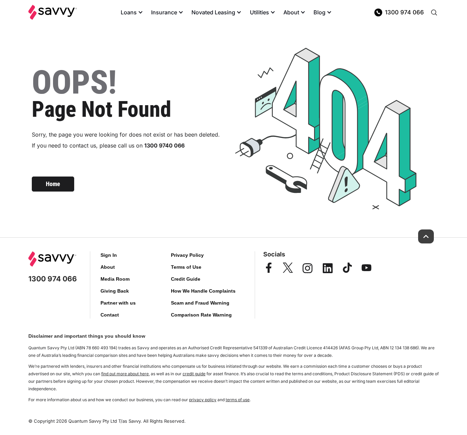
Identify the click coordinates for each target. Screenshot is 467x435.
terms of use (238, 399)
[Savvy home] (52, 12)
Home (53, 183)
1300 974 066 (404, 12)
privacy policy (202, 399)
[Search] (434, 12)
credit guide (194, 373)
